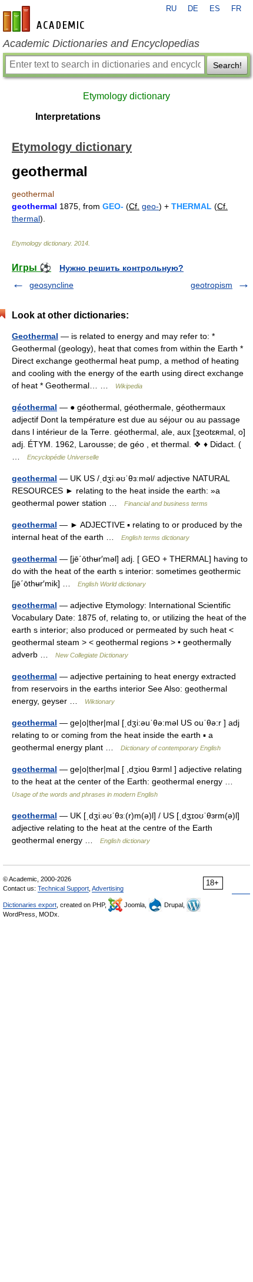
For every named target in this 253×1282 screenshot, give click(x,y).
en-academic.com (45, 19)
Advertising (108, 888)
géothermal (34, 407)
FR (236, 9)
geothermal (34, 478)
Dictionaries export (29, 904)
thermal (26, 218)
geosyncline (51, 285)
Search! (227, 65)
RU (171, 9)
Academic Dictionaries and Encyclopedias (101, 43)
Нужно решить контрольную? (121, 268)
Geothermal (35, 336)
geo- (150, 206)
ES (214, 9)
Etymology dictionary (126, 96)
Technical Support (63, 888)
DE (193, 9)
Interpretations (68, 117)
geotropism (211, 285)
